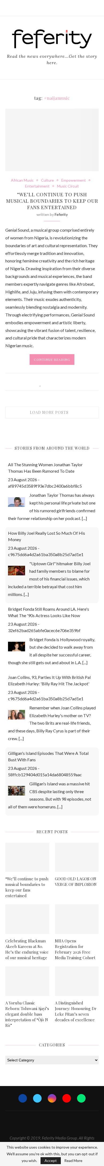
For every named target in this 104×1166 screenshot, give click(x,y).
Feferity (61, 214)
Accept (51, 1160)
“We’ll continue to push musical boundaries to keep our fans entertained (52, 201)
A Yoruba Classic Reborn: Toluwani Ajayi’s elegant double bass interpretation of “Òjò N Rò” (27, 1014)
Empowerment (73, 180)
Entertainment (37, 186)
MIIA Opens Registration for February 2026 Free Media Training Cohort (75, 949)
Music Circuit (68, 186)
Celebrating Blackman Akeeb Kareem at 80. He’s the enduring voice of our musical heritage (27, 949)
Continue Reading (52, 359)
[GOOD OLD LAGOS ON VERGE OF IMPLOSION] (77, 857)
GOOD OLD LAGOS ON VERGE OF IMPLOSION (76, 881)
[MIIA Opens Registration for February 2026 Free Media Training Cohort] (77, 919)
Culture (47, 180)
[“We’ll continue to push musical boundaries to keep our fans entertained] (27, 857)
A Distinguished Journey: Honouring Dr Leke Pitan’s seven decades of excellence (76, 1011)
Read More (73, 1161)
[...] (84, 518)
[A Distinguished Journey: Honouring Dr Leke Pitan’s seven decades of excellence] (77, 981)
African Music (22, 180)
